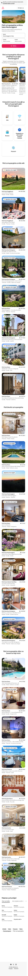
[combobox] (13, 36)
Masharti (16, 968)
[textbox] (7, 41)
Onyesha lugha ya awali (8, 3)
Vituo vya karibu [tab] (6, 901)
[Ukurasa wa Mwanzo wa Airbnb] (3, 7)
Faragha (11, 968)
